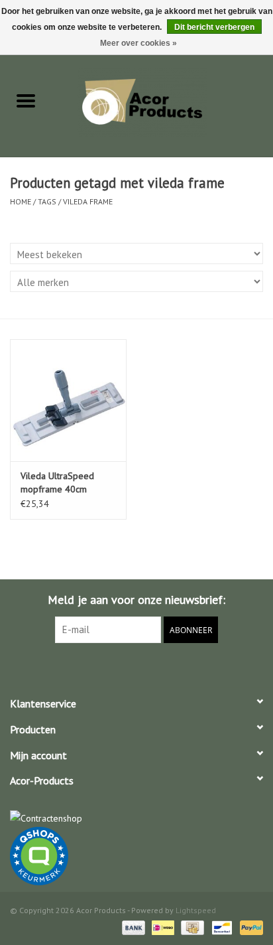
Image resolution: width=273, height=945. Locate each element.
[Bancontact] (220, 927)
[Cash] (190, 927)
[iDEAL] (161, 927)
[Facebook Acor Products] (136, 670)
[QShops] (136, 856)
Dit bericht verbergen (214, 27)
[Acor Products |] (162, 102)
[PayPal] (249, 927)
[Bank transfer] (132, 927)
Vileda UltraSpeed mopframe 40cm (57, 482)
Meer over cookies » (138, 43)
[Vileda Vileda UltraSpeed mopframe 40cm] (68, 400)
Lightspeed (196, 910)
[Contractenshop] (136, 818)
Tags (47, 201)
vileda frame (88, 201)
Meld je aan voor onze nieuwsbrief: (136, 600)
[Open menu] (26, 100)
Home (20, 201)
